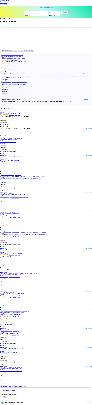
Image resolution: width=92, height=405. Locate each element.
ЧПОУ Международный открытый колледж (10, 160)
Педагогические (33, 273)
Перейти (3, 57)
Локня (1, 1)
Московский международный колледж (9, 333)
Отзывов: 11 (4, 85)
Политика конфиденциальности (7, 400)
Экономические (11, 55)
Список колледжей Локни (20, 386)
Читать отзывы (4, 79)
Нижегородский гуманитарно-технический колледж (12, 295)
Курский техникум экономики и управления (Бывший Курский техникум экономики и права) (21, 178)
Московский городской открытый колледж (10, 277)
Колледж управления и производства (8, 352)
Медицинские (3, 156)
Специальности (87, 73)
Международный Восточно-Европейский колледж (11, 314)
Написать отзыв (3, 3)
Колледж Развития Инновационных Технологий (11, 371)
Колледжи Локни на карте (6, 386)
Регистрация (5, 4)
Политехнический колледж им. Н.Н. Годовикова (11, 253)
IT (22, 55)
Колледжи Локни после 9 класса (9, 50)
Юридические (18, 138)
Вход (1, 4)
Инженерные (4, 55)
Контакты (5, 397)
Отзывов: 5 (2, 161)
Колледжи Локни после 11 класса (26, 50)
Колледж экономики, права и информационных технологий (14, 197)
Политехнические (11, 108)
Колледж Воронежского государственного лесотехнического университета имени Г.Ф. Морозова (22, 234)
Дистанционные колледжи (9, 390)
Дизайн (3, 80)
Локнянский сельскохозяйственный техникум (10, 113)
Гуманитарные (3, 108)
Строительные (18, 55)
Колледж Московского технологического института (13, 58)
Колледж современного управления (8, 142)
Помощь (5, 396)
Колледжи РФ (3, 18)
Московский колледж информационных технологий (13, 84)
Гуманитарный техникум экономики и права (10, 215)
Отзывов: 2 (2, 179)
